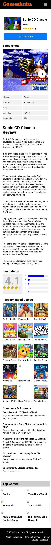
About (8, 537)
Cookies (44, 539)
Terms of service (32, 537)
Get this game (25, 36)
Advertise (17, 537)
